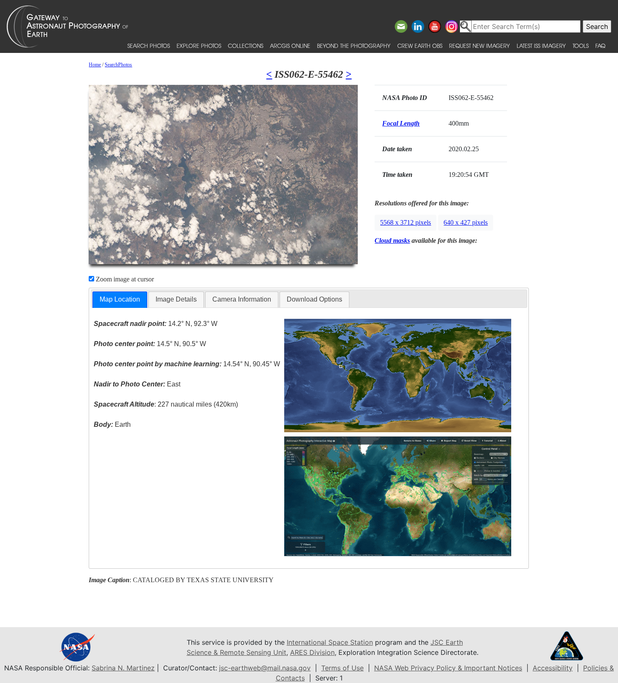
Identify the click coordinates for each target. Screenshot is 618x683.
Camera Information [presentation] (241, 299)
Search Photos (148, 46)
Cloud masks (392, 240)
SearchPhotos (118, 65)
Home (95, 65)
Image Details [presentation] (176, 299)
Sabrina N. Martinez (123, 668)
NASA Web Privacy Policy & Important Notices (448, 668)
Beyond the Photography (354, 46)
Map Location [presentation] (120, 299)
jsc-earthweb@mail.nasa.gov (265, 668)
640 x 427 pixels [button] (466, 222)
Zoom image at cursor (124, 279)
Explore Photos (199, 46)
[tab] (119, 300)
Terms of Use (342, 668)
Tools (581, 46)
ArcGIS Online (290, 46)
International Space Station (330, 642)
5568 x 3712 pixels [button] (405, 222)
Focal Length (401, 123)
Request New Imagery (479, 46)
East (137, 384)
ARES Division (312, 652)
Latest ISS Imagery (541, 46)
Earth (112, 424)
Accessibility (553, 668)
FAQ (600, 46)
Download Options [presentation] (314, 299)
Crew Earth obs (419, 46)
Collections (245, 46)
